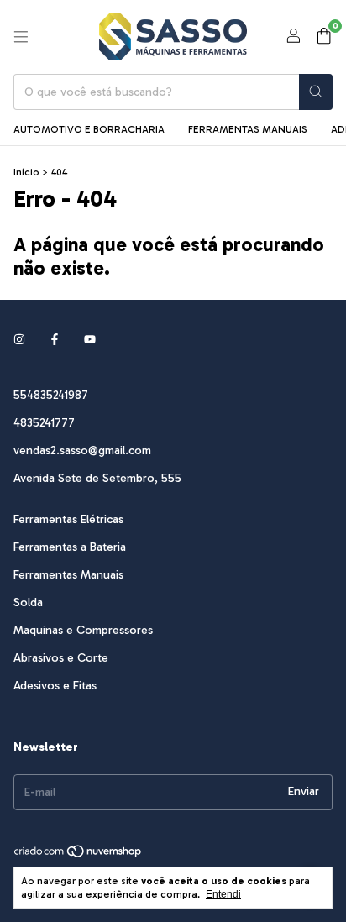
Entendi (223, 894)
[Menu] (21, 37)
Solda (28, 602)
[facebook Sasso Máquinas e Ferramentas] (54, 340)
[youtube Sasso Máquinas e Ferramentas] (90, 340)
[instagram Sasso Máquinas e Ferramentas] (19, 340)
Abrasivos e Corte (60, 658)
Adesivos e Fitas (55, 685)
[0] (324, 37)
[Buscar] (316, 92)
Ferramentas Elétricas (68, 519)
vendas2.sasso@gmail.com (82, 450)
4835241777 (44, 423)
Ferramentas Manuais (247, 129)
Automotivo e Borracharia (89, 129)
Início (26, 172)
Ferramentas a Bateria (69, 547)
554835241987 (50, 395)
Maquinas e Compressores (83, 630)
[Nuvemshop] (78, 855)
